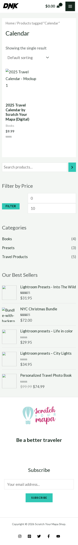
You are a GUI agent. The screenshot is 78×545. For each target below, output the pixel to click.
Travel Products (15, 257)
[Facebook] (48, 536)
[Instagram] (20, 536)
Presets (8, 248)
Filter (11, 206)
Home (10, 23)
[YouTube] (58, 536)
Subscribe (39, 497)
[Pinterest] (29, 536)
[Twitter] (39, 536)
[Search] (72, 167)
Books (7, 239)
